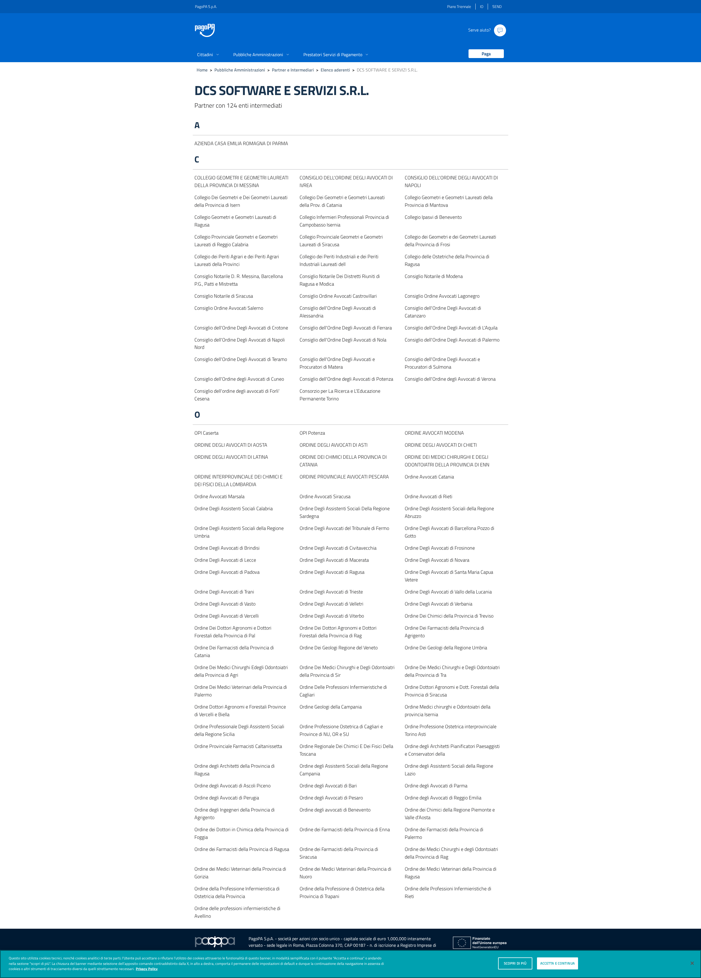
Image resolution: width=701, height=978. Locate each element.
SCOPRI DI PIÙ (515, 963)
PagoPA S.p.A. (206, 6)
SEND (497, 6)
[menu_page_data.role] (484, 54)
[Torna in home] (205, 30)
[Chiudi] (692, 963)
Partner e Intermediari (293, 70)
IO (481, 6)
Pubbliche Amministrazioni (239, 70)
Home (202, 70)
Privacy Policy (147, 968)
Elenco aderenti (335, 70)
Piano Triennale (459, 6)
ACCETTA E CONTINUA (557, 963)
